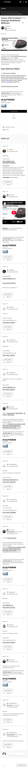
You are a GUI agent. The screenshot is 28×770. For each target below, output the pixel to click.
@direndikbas (19, 413)
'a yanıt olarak (14, 532)
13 (5, 621)
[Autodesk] (7, 1)
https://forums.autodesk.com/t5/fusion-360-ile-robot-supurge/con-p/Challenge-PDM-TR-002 (14, 425)
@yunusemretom (11, 538)
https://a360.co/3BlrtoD (9, 389)
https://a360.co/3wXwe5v (9, 283)
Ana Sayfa (3, 12)
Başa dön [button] (3, 765)
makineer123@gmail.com (9, 278)
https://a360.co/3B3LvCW (9, 482)
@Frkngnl (5, 228)
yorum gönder (14, 111)
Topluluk (3, 8)
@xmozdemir (10, 415)
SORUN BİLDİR (21, 765)
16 (5, 729)
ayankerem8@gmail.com (9, 387)
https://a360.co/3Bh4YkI (9, 322)
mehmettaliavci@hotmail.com (10, 480)
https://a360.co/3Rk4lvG (9, 642)
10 (5, 496)
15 (5, 700)
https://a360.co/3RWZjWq (9, 512)
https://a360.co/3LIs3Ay (9, 607)
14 (5, 656)
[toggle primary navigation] (2, 2)
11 (5, 526)
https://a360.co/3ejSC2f (9, 355)
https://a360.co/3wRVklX (9, 163)
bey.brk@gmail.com (8, 605)
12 (5, 588)
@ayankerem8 (11, 413)
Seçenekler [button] (23, 18)
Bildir (14, 118)
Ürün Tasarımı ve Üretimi (12, 12)
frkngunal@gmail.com (8, 161)
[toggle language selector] (20, 1)
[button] (26, 22)
